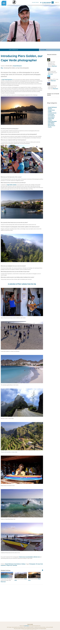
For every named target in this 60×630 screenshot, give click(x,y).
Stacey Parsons (51, 125)
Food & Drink (51, 114)
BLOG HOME (43, 49)
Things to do (9, 565)
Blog (2, 67)
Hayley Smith (51, 118)
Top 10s (50, 127)
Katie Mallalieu (51, 122)
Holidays (23, 563)
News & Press (51, 124)
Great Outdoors (17, 563)
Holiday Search (35, 2)
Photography (32, 563)
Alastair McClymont (17, 65)
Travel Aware (26, 625)
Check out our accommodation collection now (29, 556)
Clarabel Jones (51, 110)
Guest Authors (51, 117)
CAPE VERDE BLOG (13, 49)
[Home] (3, 5)
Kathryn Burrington (52, 121)
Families (50, 111)
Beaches (50, 108)
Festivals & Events (52, 112)
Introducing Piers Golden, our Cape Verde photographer (16, 67)
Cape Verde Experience (7, 79)
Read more (3, 581)
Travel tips (14, 565)
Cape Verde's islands (11, 184)
